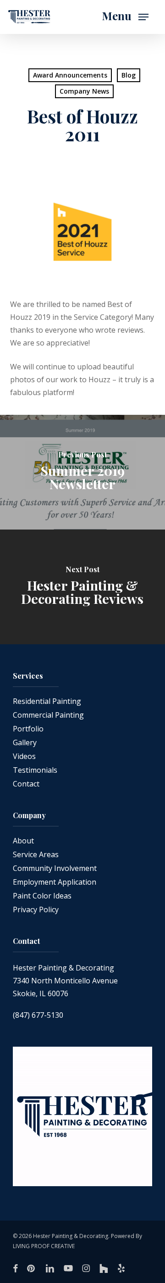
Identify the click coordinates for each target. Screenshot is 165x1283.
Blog (128, 75)
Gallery (25, 742)
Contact (26, 784)
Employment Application (54, 882)
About (23, 841)
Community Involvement (55, 868)
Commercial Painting (48, 715)
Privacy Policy (36, 909)
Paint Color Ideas (42, 896)
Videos (24, 756)
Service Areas (36, 854)
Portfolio (28, 729)
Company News (84, 91)
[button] (125, 16)
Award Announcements (70, 75)
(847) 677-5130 (38, 1015)
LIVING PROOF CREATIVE (44, 1246)
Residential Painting (47, 701)
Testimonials (35, 770)
